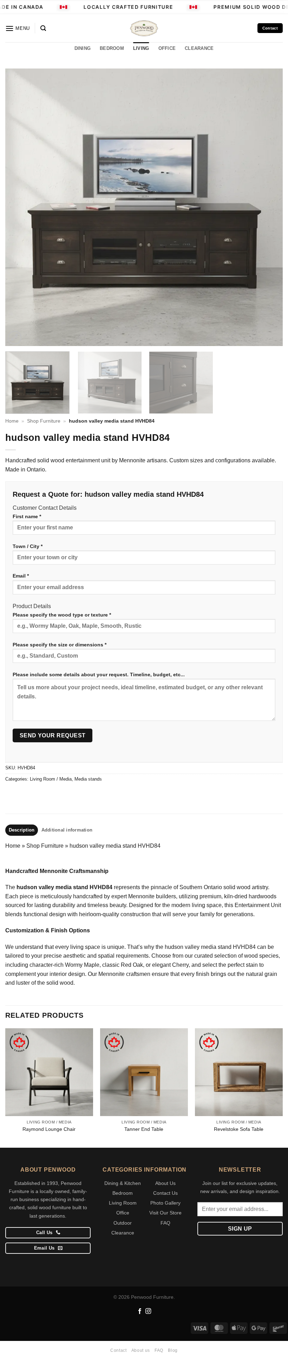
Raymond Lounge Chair (49, 1129)
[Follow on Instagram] (148, 1311)
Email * (21, 576)
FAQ (165, 1223)
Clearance (122, 1233)
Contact (118, 1350)
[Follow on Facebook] (140, 1311)
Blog (172, 1350)
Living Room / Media (51, 779)
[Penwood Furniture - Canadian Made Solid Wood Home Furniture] (144, 28)
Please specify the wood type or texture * (62, 615)
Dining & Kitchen (122, 1183)
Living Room (123, 1203)
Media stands (88, 779)
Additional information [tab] (67, 830)
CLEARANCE (199, 48)
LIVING (141, 48)
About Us (165, 1183)
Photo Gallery (165, 1203)
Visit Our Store (165, 1213)
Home (12, 421)
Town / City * (27, 546)
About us (140, 1350)
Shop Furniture (43, 421)
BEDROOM (112, 48)
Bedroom (122, 1193)
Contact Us (165, 1193)
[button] (17, 28)
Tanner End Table (143, 1129)
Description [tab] (22, 830)
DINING (82, 48)
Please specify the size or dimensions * (59, 644)
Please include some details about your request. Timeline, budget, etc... (99, 674)
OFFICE (167, 48)
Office (122, 1213)
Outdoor (122, 1223)
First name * (27, 516)
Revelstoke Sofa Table (238, 1129)
